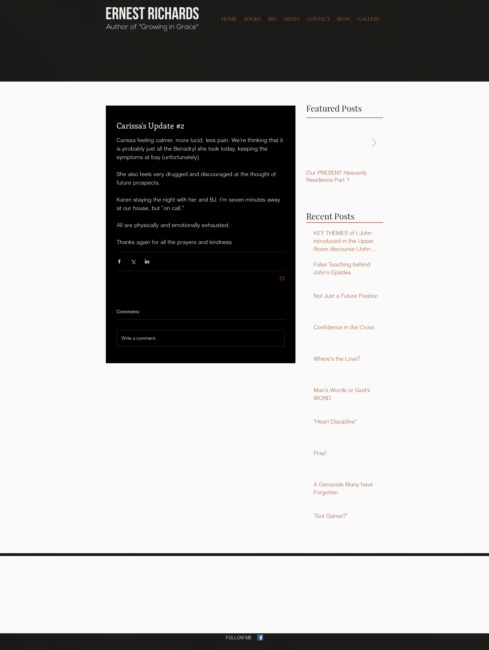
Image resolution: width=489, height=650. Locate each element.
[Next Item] (374, 142)
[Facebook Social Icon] (260, 637)
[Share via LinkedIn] (147, 261)
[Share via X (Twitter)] (133, 261)
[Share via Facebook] (119, 261)
